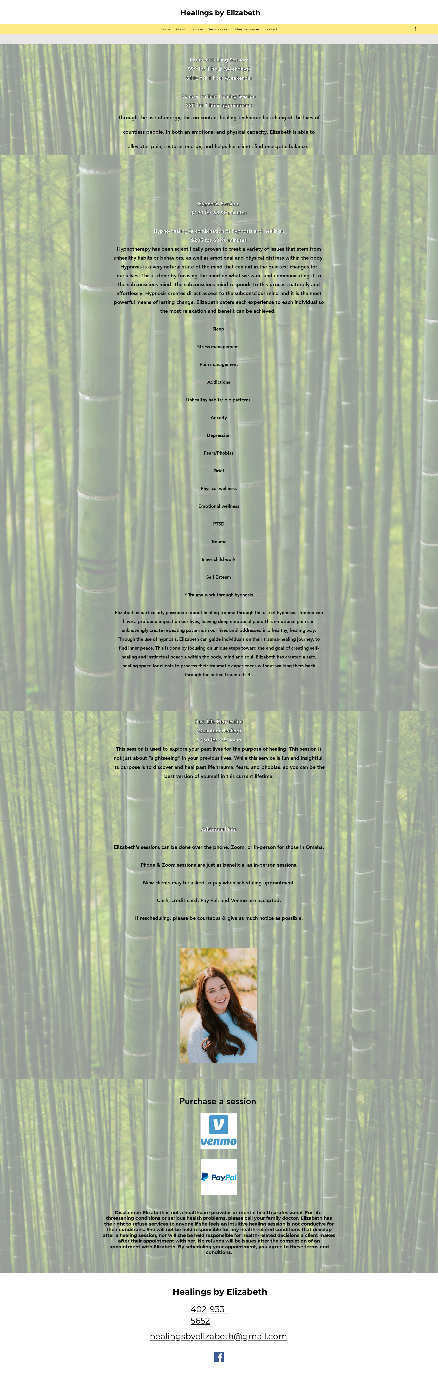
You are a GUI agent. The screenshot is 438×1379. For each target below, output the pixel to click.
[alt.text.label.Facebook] (415, 29)
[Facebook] (219, 1357)
